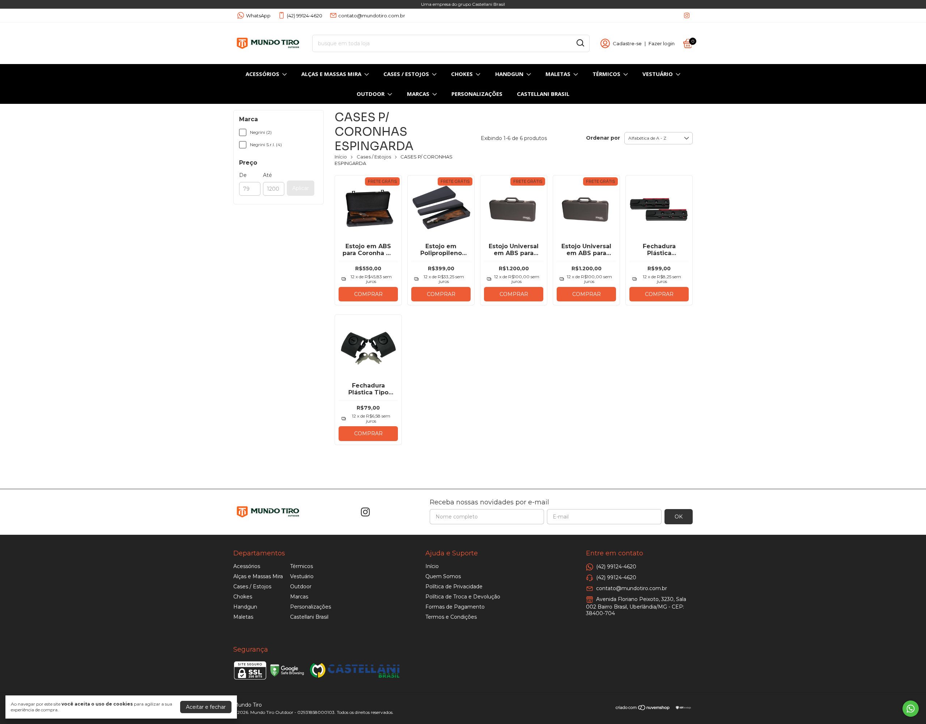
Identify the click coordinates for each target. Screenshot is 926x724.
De (243, 175)
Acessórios (262, 73)
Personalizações (476, 93)
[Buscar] (580, 43)
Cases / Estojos (406, 73)
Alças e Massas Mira (331, 73)
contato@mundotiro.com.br (371, 15)
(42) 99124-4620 (304, 15)
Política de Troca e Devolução (462, 596)
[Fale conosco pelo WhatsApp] (910, 708)
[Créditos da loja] (682, 707)
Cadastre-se (627, 43)
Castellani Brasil (543, 93)
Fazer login (662, 43)
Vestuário (657, 73)
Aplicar (300, 188)
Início (341, 157)
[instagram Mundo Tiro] (687, 15)
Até (267, 175)
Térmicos (606, 73)
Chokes (462, 73)
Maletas (557, 73)
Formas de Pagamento (455, 607)
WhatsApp (258, 15)
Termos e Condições (451, 617)
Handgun (509, 73)
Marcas (418, 93)
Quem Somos (443, 576)
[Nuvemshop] (643, 709)
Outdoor (371, 93)
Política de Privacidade (454, 586)
